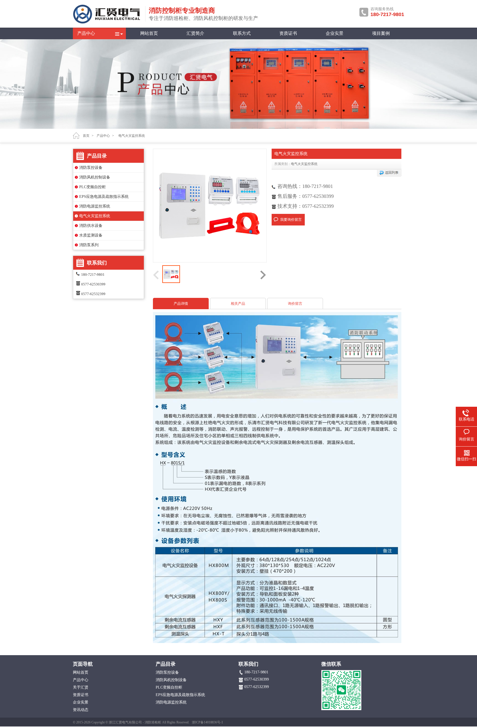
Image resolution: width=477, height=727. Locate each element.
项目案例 (381, 33)
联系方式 (242, 33)
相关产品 (238, 303)
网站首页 (149, 33)
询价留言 (295, 303)
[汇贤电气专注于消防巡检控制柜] (107, 23)
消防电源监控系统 (94, 206)
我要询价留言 (291, 219)
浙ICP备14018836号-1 (207, 722)
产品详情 (181, 303)
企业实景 (334, 33)
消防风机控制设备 (94, 177)
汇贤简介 (195, 33)
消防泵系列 (89, 245)
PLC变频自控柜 (92, 187)
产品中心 (86, 33)
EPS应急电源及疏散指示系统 (104, 197)
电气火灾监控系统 (94, 216)
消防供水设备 (90, 226)
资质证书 (288, 33)
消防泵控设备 (90, 168)
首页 (86, 136)
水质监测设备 (90, 235)
